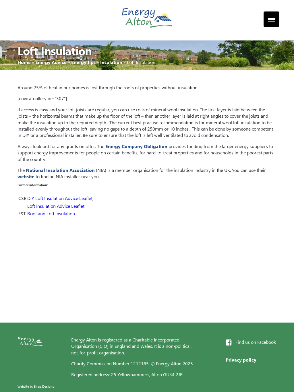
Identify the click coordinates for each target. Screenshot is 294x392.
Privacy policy (241, 360)
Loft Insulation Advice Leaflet (55, 206)
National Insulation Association (60, 170)
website (26, 176)
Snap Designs (44, 386)
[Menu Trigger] (271, 19)
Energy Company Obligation (136, 146)
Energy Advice (51, 62)
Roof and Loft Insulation (51, 213)
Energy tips (83, 62)
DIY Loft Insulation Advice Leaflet (59, 198)
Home (24, 62)
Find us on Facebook (255, 342)
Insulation (111, 62)
